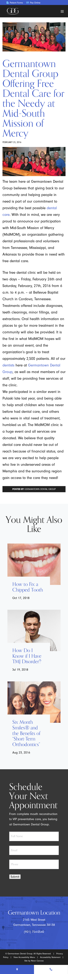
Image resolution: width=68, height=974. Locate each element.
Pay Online (34, 2)
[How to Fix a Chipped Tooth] (34, 564)
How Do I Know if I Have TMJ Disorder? (26, 656)
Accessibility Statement (50, 957)
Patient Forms (16, 2)
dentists (8, 365)
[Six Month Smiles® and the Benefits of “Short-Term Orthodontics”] (34, 702)
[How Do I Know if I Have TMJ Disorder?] (34, 630)
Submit (15, 877)
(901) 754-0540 (34, 932)
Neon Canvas (37, 960)
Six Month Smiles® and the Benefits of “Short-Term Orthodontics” (26, 733)
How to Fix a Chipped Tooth (27, 587)
